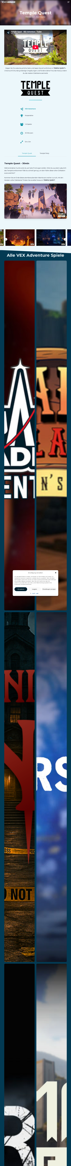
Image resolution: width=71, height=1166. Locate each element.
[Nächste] (65, 239)
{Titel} (33, 593)
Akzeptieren (20, 589)
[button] (56, 573)
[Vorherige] (6, 239)
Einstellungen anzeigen (49, 589)
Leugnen (34, 589)
